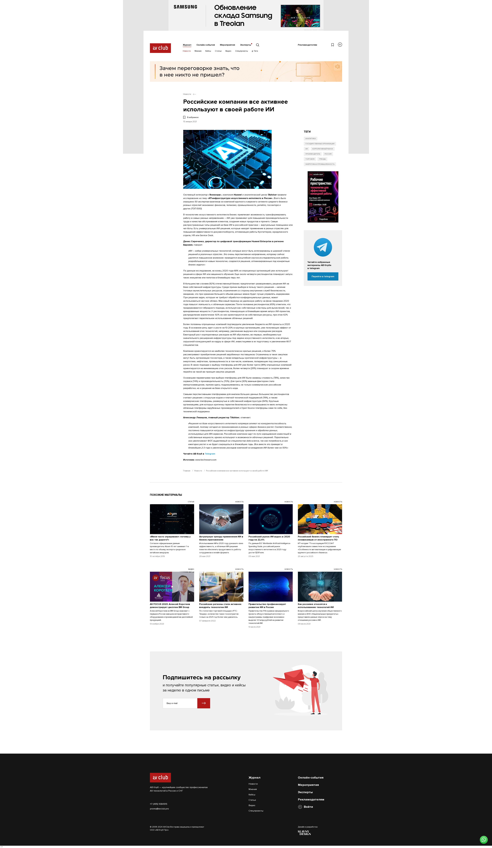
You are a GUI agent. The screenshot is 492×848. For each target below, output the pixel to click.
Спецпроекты (241, 51)
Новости (187, 51)
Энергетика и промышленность (319, 164)
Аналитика (310, 139)
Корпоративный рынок (322, 149)
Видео (228, 51)
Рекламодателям (307, 44)
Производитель (312, 154)
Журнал (187, 44)
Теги (255, 51)
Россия (328, 154)
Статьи (218, 51)
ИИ (306, 149)
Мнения (198, 51)
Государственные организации (319, 144)
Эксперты (245, 44)
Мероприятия (227, 44)
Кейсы (208, 51)
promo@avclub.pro (159, 808)
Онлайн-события (205, 44)
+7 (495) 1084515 (158, 804)
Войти (308, 807)
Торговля (309, 159)
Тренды (322, 159)
